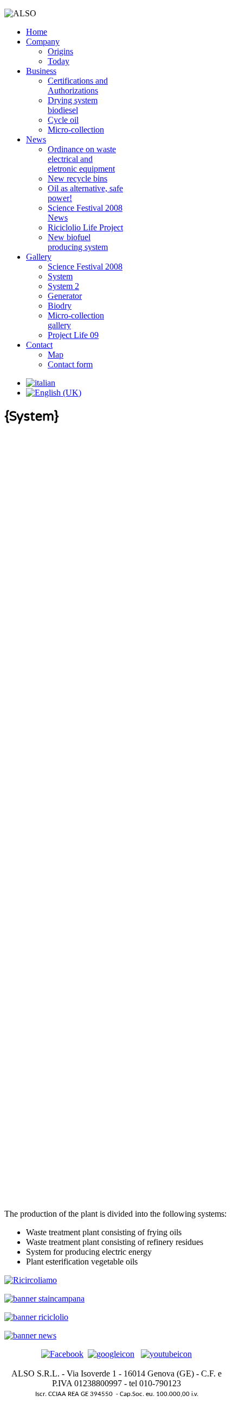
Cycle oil (63, 119)
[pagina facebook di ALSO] (62, 1354)
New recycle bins (77, 178)
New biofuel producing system (78, 242)
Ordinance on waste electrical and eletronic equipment (82, 159)
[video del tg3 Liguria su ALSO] (166, 1354)
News (36, 139)
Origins (60, 51)
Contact (39, 344)
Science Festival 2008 (85, 266)
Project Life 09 (73, 335)
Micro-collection (76, 129)
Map (55, 354)
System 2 (63, 286)
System (60, 276)
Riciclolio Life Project (85, 227)
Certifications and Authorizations (78, 85)
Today (58, 61)
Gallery (38, 256)
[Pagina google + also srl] (111, 1354)
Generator (65, 296)
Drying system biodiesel (73, 105)
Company (43, 41)
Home (36, 31)
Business (41, 71)
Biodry (60, 305)
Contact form (70, 364)
